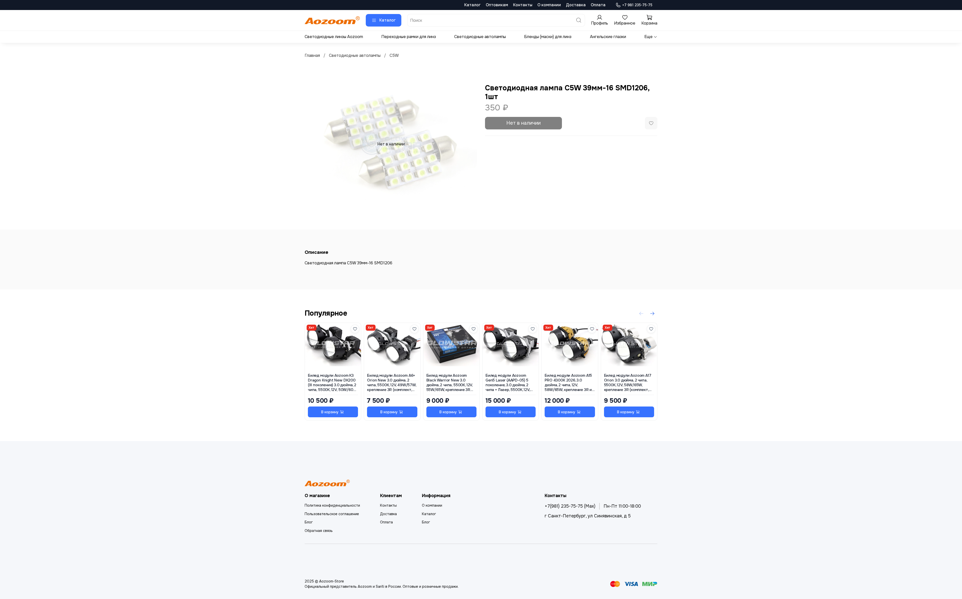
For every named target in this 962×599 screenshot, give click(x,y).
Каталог (472, 5)
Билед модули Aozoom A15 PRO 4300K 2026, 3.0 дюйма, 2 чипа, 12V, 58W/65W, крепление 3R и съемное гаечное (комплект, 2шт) (568, 382)
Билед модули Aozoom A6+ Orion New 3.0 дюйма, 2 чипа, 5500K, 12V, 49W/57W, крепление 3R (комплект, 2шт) (391, 382)
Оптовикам (497, 5)
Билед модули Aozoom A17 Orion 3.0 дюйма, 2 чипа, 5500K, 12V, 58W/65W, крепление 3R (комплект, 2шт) (627, 382)
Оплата (598, 5)
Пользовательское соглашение (332, 514)
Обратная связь (319, 530)
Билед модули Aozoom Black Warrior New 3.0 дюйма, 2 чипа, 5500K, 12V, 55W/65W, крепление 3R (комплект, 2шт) (449, 382)
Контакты (522, 5)
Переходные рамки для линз (408, 36)
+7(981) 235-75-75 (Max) (570, 506)
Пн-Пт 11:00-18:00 (622, 506)
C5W (394, 55)
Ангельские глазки (608, 36)
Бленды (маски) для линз (547, 36)
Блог (309, 522)
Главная (312, 55)
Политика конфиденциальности (332, 505)
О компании (549, 5)
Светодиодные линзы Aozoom (334, 36)
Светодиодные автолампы (480, 36)
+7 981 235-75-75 (637, 5)
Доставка (576, 5)
